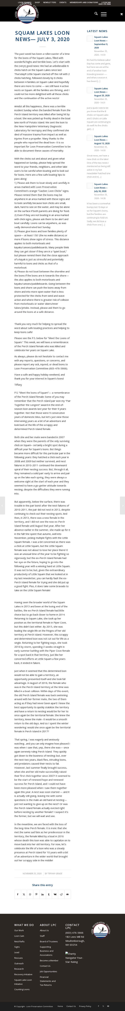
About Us (44, 930)
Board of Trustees (49, 941)
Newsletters (49, 2)
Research (19, 968)
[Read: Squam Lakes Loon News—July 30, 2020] (90, 186)
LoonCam (106, 2)
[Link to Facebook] (98, 1006)
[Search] (94, 14)
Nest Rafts (19, 941)
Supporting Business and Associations (46, 950)
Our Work (19, 930)
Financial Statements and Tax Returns (48, 981)
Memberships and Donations (84, 2)
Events (63, 2)
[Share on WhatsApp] (30, 894)
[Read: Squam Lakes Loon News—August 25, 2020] (90, 90)
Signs (17, 946)
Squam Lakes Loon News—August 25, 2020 (102, 92)
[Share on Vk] (55, 894)
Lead (16, 952)
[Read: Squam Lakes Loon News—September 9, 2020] (90, 39)
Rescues (18, 957)
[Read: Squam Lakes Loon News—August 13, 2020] (90, 138)
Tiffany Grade (55, 873)
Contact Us (45, 965)
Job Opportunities (48, 971)
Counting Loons (22, 989)
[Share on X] (24, 894)
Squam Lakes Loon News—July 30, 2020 (101, 188)
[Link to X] (103, 1006)
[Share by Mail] (67, 894)
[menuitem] (50, 2)
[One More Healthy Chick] (2, 505)
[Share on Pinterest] (36, 894)
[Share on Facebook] (17, 894)
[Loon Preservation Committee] (26, 14)
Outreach (19, 963)
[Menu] (102, 14)
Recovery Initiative (23, 974)
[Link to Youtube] (108, 1006)
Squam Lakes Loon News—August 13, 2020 (102, 140)
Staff (42, 935)
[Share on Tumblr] (49, 894)
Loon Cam (19, 935)
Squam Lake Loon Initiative (23, 981)
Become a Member (49, 960)
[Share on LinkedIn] (43, 894)
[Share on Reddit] (61, 894)
